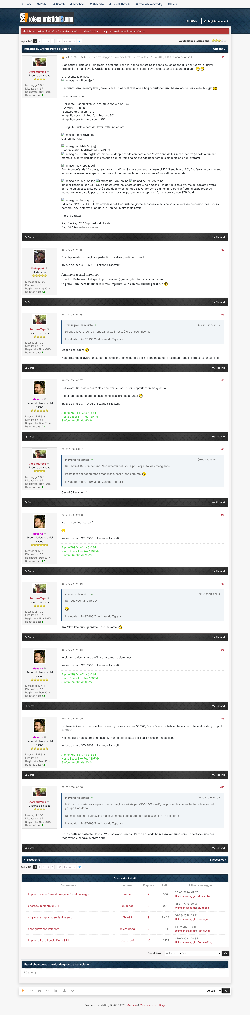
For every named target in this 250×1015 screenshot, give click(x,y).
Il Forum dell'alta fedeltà (40, 31)
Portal (43, 4)
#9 (222, 718)
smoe (127, 894)
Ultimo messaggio (185, 896)
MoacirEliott (205, 896)
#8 (222, 649)
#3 (222, 314)
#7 (222, 583)
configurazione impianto (43, 929)
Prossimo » (69, 41)
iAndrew (132, 1005)
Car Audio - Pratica (68, 31)
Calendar (98, 4)
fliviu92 (127, 917)
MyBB (103, 1005)
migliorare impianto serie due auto (50, 917)
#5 (222, 449)
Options (218, 48)
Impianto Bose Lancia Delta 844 (48, 940)
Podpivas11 (204, 930)
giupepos (127, 906)
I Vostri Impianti (91, 31)
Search (60, 4)
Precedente (33, 859)
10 (148, 940)
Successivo (217, 859)
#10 (222, 787)
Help (174, 4)
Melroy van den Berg (152, 1005)
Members (78, 4)
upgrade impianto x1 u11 (43, 906)
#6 (222, 514)
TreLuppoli (37, 268)
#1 (223, 57)
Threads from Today (151, 4)
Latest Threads (121, 4)
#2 (222, 249)
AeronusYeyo (37, 71)
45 (60, 41)
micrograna (127, 929)
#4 (222, 380)
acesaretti (127, 940)
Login (193, 21)
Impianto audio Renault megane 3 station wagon (59, 894)
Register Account (217, 21)
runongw (203, 919)
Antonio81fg (205, 942)
